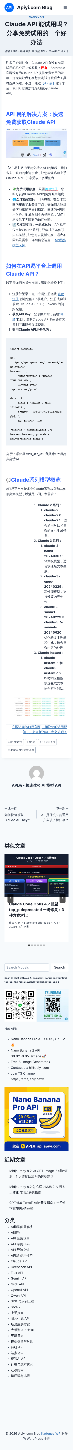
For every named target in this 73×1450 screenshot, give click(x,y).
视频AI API (18, 1358)
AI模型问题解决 (22, 1227)
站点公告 (17, 1353)
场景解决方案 (20, 1324)
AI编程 (15, 1232)
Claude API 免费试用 (21, 749)
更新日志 (17, 1336)
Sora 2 (16, 1307)
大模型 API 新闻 (22, 1330)
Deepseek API (21, 1267)
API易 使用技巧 (22, 1255)
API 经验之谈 (20, 1250)
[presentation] (36, 875)
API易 (31, 742)
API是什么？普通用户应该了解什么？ (55, 814)
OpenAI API (19, 1290)
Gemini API (19, 1278)
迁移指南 (17, 1370)
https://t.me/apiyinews (28, 1079)
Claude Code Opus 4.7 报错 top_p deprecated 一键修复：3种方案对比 (36, 910)
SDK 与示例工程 (22, 1301)
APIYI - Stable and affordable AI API (36, 922)
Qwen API (18, 1296)
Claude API (36, 16)
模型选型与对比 (22, 1341)
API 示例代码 (20, 1244)
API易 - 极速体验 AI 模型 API (28, 51)
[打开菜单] (65, 7)
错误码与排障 (20, 1376)
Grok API (17, 1284)
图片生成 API (20, 1318)
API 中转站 (15, 742)
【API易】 (48, 83)
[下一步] (63, 898)
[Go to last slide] (10, 898)
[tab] (29, 945)
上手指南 (17, 1313)
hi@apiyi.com (39, 1068)
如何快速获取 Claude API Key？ (17, 814)
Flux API (17, 1273)
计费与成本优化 (22, 1364)
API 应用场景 (20, 1238)
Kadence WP (50, 1433)
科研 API (17, 1347)
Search (59, 967)
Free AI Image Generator (29, 1062)
